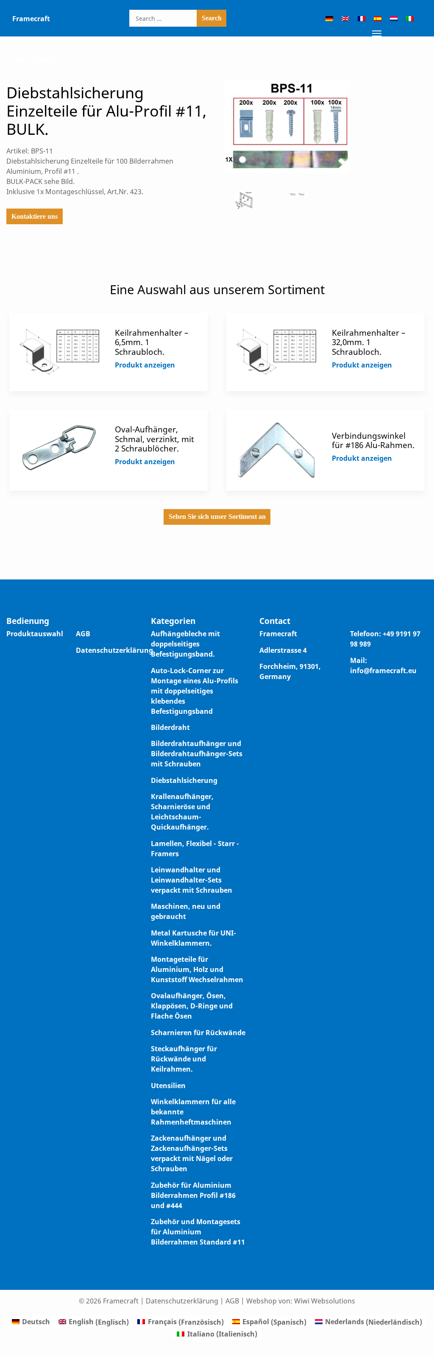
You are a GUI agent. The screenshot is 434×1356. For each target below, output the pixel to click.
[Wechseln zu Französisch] (361, 18)
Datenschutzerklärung (114, 650)
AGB (83, 633)
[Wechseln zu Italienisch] (410, 18)
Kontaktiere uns (34, 216)
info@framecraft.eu (383, 670)
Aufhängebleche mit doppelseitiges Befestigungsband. (185, 644)
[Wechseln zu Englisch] (345, 18)
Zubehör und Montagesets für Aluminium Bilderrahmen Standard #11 (198, 1232)
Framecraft (31, 18)
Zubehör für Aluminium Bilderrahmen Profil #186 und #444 (193, 1195)
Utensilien (168, 1085)
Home (16, 59)
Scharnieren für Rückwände (198, 1032)
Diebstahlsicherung (184, 780)
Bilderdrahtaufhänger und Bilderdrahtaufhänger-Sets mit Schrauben (196, 753)
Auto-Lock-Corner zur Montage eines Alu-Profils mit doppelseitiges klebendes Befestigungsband (194, 691)
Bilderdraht (170, 727)
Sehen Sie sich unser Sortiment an (217, 516)
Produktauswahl (34, 633)
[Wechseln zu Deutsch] (329, 18)
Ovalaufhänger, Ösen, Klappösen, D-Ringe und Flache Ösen (192, 1006)
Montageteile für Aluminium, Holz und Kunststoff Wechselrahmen (197, 969)
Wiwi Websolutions (324, 1301)
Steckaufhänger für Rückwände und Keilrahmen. (184, 1059)
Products (48, 59)
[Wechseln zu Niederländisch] (394, 18)
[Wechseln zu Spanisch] (378, 18)
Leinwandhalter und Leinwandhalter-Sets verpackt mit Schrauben (191, 880)
